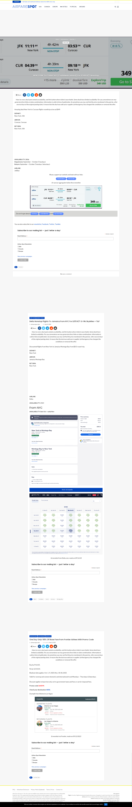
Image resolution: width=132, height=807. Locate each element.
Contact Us (59, 789)
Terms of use (50, 789)
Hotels (64, 7)
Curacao (21, 267)
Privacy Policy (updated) (37, 789)
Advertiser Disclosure (23, 789)
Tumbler (57, 224)
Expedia (88, 795)
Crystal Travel (104, 795)
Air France (88, 796)
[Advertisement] (66, 23)
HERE (48, 690)
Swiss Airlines (116, 796)
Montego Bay (60, 599)
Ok (105, 804)
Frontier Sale (37, 777)
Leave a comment (67, 274)
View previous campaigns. (25, 256)
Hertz (115, 801)
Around (82, 7)
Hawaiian (105, 796)
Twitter (51, 224)
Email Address (22, 236)
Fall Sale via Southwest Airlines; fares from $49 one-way (38, 2)
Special (74, 7)
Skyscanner (92, 795)
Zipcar (117, 801)
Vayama (117, 795)
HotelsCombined (110, 798)
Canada (47, 7)
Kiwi (109, 795)
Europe (55, 7)
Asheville (48, 636)
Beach (35, 599)
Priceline (74, 795)
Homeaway (113, 800)
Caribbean (41, 599)
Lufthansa (110, 796)
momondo (83, 795)
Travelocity (116, 798)
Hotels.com (103, 798)
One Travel (113, 795)
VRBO (118, 800)
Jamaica (53, 599)
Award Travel (40, 317)
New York (65, 42)
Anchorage (41, 636)
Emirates (97, 796)
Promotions (33, 636)
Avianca (93, 796)
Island (47, 599)
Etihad (101, 796)
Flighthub (78, 795)
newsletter (37, 224)
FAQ (14, 789)
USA (40, 7)
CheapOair (98, 795)
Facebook (45, 224)
